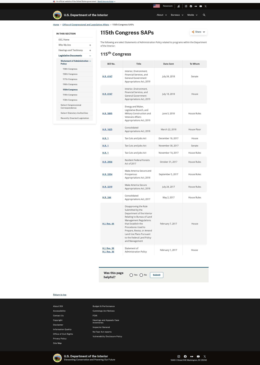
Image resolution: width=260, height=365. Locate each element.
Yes (135, 275)
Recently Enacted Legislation (75, 118)
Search (204, 15)
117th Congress (70, 79)
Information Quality (62, 329)
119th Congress (70, 69)
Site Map (57, 343)
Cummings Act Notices (104, 311)
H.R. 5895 (107, 113)
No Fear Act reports (102, 332)
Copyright (57, 320)
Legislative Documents (70, 55)
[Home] (57, 15)
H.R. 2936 (107, 161)
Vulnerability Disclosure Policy (107, 336)
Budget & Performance (104, 306)
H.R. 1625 (107, 129)
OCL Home (63, 39)
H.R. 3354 (107, 174)
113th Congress (70, 100)
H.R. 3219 (107, 186)
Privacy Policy (59, 338)
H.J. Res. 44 (108, 223)
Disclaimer (58, 325)
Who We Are (64, 45)
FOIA (95, 315)
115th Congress (70, 89)
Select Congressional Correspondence (71, 106)
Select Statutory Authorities (74, 113)
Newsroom (168, 6)
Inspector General (101, 327)
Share (198, 32)
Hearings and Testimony (70, 50)
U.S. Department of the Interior (86, 15)
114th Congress (70, 95)
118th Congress (70, 74)
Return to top (59, 294)
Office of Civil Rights (63, 334)
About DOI (58, 306)
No (145, 275)
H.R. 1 (105, 138)
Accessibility (59, 311)
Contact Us (58, 315)
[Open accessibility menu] (178, 6)
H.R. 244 (106, 197)
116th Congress (70, 84)
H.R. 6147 (107, 76)
